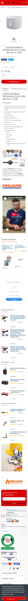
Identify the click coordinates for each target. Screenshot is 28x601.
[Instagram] (14, 568)
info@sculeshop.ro (14, 514)
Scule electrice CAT (8, 310)
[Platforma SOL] (9, 558)
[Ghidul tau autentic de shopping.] (4, 531)
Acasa (2, 7)
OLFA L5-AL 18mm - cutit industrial (17, 421)
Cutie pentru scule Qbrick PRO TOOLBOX (17, 380)
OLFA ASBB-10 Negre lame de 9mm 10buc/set (18, 432)
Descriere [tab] (5, 89)
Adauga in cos (15, 81)
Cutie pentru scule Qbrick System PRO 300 (17, 391)
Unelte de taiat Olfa (8, 403)
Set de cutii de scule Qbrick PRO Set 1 (18, 369)
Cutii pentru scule (7, 362)
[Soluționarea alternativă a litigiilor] (9, 553)
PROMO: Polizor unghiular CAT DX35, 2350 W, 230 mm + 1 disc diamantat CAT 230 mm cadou (18, 318)
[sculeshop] (11, 2)
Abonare (14, 503)
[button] (24, 531)
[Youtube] (17, 568)
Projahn (3, 45)
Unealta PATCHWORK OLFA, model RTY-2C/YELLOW (18, 410)
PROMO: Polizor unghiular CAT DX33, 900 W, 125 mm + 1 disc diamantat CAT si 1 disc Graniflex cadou (18, 349)
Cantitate (3, 75)
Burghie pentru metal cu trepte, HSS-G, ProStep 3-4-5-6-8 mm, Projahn (7, 247)
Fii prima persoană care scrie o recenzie (14, 299)
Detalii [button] (11, 594)
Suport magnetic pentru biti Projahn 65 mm (20, 247)
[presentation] (24, 239)
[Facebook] (10, 568)
